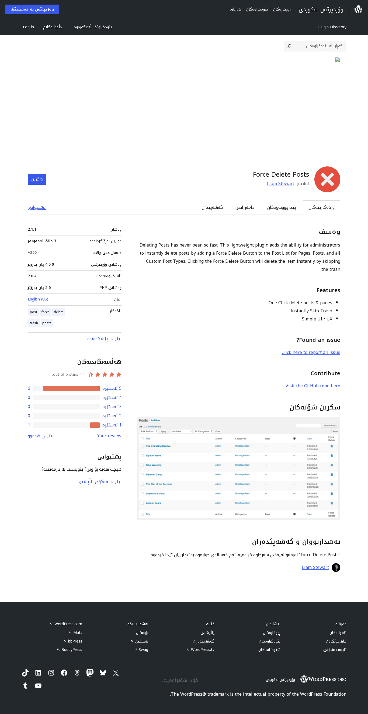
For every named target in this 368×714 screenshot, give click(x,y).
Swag (141, 649)
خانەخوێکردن (336, 641)
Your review (109, 436)
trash (34, 323)
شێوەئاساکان (269, 649)
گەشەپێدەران (203, 641)
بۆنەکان (142, 632)
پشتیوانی (37, 207)
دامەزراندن (245, 207)
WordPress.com (66, 624)
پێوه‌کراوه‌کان (269, 641)
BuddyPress (69, 649)
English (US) (38, 299)
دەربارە (340, 624)
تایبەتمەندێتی (334, 649)
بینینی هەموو (41, 436)
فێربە (210, 624)
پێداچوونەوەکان (281, 207)
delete (59, 312)
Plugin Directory (332, 27)
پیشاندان (273, 624)
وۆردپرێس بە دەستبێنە (32, 9)
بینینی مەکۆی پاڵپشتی (99, 481)
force (45, 312)
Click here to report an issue (311, 352)
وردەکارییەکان (322, 207)
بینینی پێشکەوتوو (104, 338)
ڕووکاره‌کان (271, 632)
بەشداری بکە (137, 624)
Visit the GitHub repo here (313, 386)
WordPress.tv (200, 649)
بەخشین (139, 641)
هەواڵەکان (337, 632)
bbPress (73, 641)
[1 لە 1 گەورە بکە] (333, 424)
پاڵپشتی (207, 632)
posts (46, 323)
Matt (75, 632)
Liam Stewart (280, 183)
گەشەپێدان (212, 207)
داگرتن (37, 179)
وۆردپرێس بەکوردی (280, 679)
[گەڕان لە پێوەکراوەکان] (289, 46)
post (33, 312)
